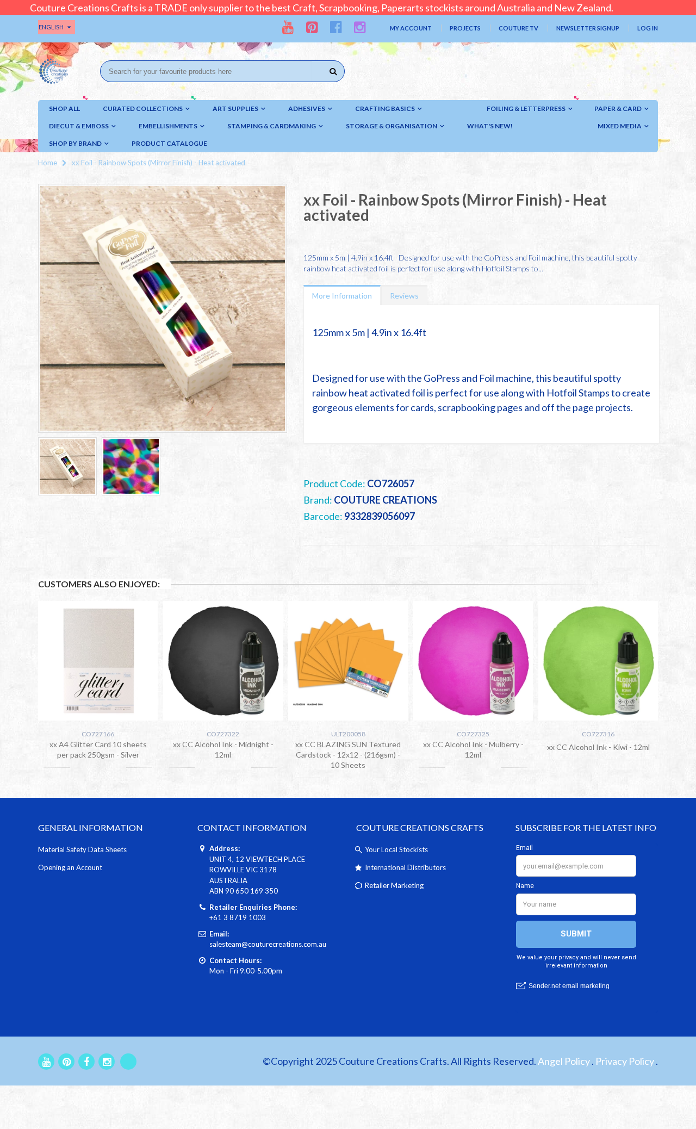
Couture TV (518, 28)
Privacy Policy (624, 1061)
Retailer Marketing (394, 885)
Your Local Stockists (396, 849)
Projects (465, 28)
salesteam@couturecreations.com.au (267, 944)
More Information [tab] (342, 295)
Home (47, 162)
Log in (647, 28)
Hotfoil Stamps (578, 393)
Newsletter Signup (587, 28)
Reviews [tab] (404, 295)
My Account (411, 28)
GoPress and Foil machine (478, 378)
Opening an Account (70, 867)
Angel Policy (564, 1061)
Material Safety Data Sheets (82, 849)
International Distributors (405, 867)
